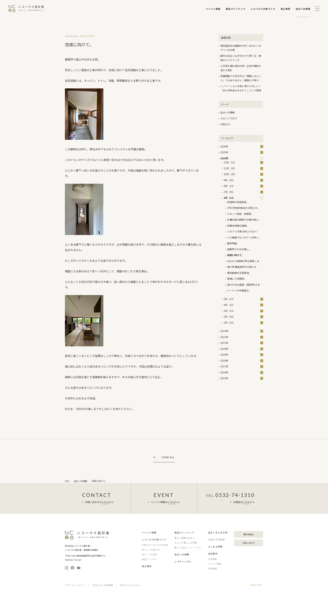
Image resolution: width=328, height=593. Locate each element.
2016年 (224, 372)
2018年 (224, 360)
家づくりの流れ (150, 554)
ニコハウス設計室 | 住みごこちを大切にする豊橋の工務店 (26, 8)
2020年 (224, 348)
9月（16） (229, 180)
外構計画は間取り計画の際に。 (244, 219)
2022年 (224, 337)
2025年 (224, 152)
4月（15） (229, 305)
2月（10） (229, 316)
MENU (317, 9)
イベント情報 (213, 8)
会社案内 (213, 553)
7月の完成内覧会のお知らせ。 (243, 208)
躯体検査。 (233, 243)
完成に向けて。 (235, 255)
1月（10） (229, 322)
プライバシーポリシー (75, 585)
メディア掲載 (214, 563)
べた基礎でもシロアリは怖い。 (244, 237)
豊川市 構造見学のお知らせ (241, 267)
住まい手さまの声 (218, 532)
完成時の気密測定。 (238, 202)
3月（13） (229, 310)
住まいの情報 (303, 8)
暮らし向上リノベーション (187, 547)
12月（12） (230, 162)
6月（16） (229, 197)
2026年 (224, 146)
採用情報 (212, 568)
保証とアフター (150, 559)
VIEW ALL (168, 457)
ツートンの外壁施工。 (239, 290)
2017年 (224, 366)
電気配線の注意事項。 (239, 273)
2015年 (224, 378)
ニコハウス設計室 (87, 535)
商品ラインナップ (235, 8)
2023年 (224, 331)
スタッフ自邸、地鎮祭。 (240, 214)
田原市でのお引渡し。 (239, 249)
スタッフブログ (228, 118)
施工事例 (285, 8)
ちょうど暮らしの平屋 (185, 542)
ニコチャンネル (183, 561)
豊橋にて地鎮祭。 (236, 278)
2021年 (224, 342)
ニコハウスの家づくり (263, 8)
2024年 (224, 158)
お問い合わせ (248, 542)
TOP (67, 481)
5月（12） (229, 299)
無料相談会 (248, 534)
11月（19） (230, 168)
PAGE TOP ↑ (256, 585)
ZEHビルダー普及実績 (102, 585)
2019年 (224, 354)
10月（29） (230, 174)
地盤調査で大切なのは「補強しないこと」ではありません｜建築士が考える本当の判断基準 (240, 80)
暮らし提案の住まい (184, 537)
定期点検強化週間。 (238, 225)
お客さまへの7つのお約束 (155, 544)
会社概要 (212, 558)
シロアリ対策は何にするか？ (242, 231)
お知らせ (225, 124)
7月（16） (229, 192)
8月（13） (229, 186)
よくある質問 (215, 546)
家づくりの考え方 (151, 549)
